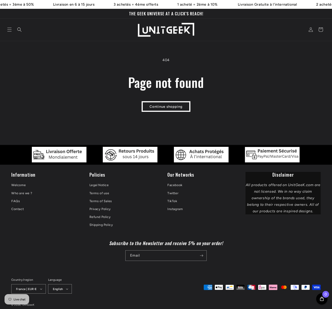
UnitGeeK (28, 304)
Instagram (175, 209)
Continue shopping (166, 107)
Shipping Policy (101, 225)
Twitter (172, 193)
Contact (17, 209)
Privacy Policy (100, 209)
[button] (9, 30)
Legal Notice (99, 185)
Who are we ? (21, 193)
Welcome (18, 185)
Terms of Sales (100, 201)
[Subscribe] (201, 255)
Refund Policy (100, 217)
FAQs (15, 201)
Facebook (174, 185)
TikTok (172, 201)
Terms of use (99, 193)
